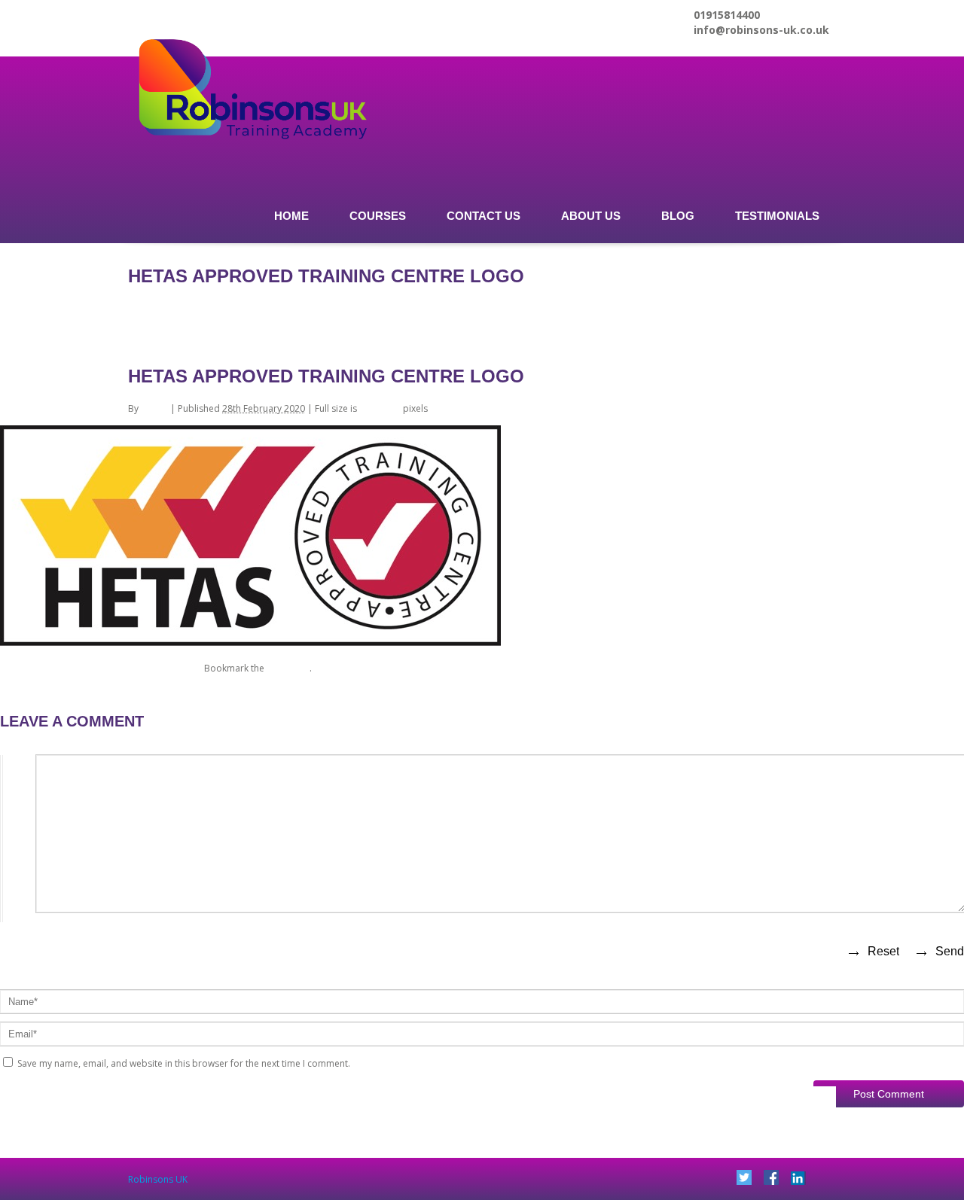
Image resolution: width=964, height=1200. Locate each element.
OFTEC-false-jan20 (163, 668)
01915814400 (727, 15)
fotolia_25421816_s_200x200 (61, 668)
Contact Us (483, 215)
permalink (288, 668)
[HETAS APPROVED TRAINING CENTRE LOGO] (250, 644)
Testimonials (777, 215)
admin (154, 408)
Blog (677, 215)
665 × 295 (380, 408)
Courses (377, 215)
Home (291, 215)
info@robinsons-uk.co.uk (761, 30)
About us (591, 215)
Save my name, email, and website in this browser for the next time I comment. (183, 1063)
